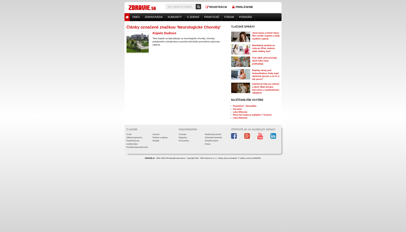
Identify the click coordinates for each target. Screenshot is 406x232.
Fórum (229, 17)
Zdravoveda (154, 17)
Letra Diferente (240, 112)
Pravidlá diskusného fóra (137, 147)
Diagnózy (183, 137)
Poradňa (245, 17)
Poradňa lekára (211, 141)
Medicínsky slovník (213, 134)
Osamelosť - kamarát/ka (244, 106)
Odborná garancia (134, 137)
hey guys (237, 109)
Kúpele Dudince (164, 33)
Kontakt (156, 141)
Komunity (175, 17)
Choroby (182, 134)
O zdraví (193, 17)
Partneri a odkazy (160, 137)
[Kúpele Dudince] (137, 42)
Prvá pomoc (184, 141)
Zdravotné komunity (213, 137)
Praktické (211, 17)
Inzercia (156, 134)
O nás (128, 134)
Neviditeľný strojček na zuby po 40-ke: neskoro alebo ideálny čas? (263, 48)
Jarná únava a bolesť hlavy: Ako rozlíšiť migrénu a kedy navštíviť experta (266, 36)
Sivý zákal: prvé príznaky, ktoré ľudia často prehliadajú (264, 61)
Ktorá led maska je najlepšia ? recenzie (252, 115)
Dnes (136, 17)
